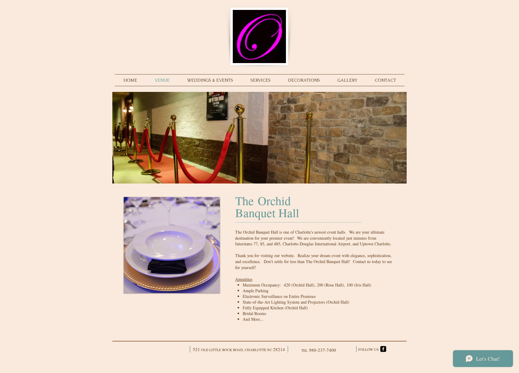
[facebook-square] (383, 349)
